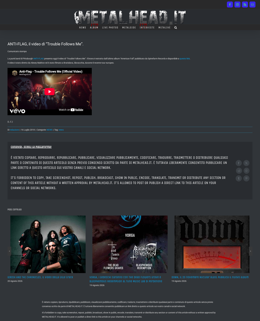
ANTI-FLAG (38, 58)
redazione (14, 130)
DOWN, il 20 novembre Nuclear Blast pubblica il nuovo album (210, 277)
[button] (175, 27)
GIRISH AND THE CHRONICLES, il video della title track (40, 277)
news (61, 130)
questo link (185, 58)
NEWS (49, 130)
